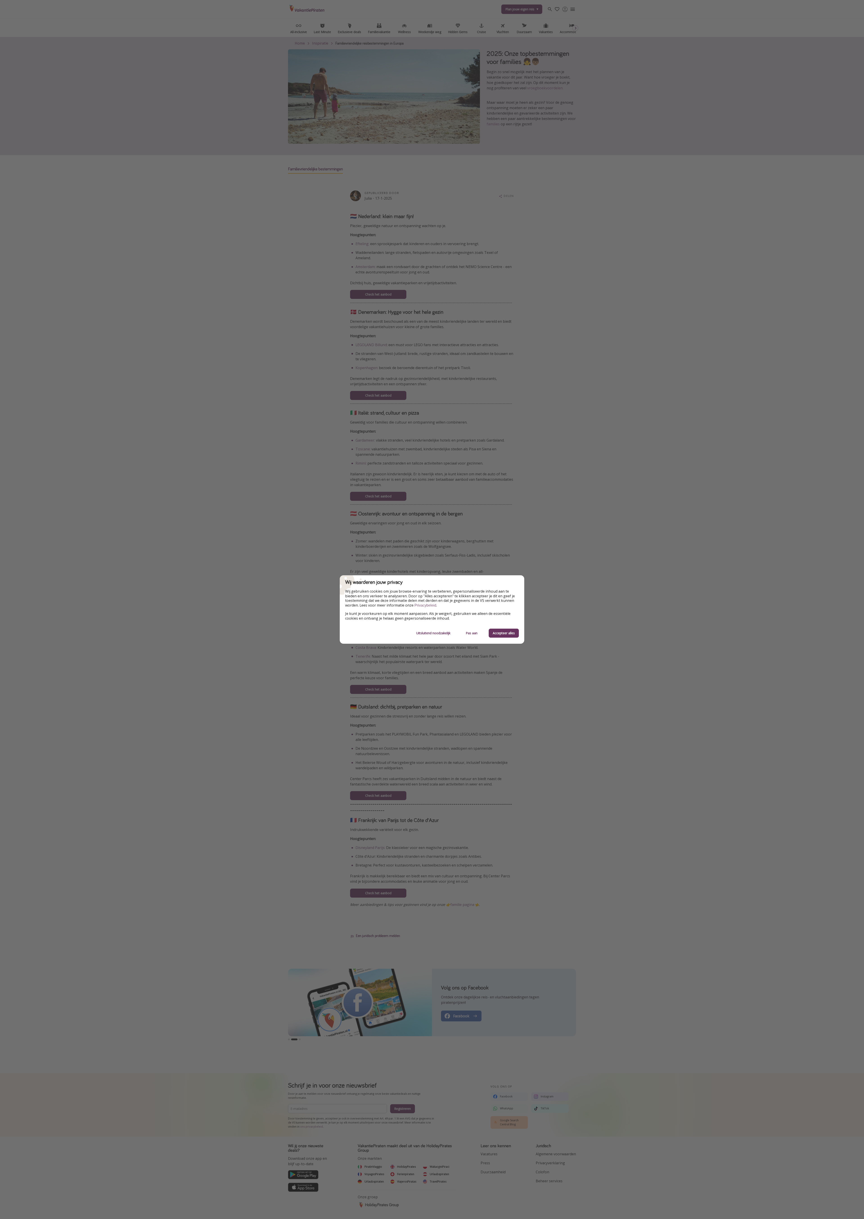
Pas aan (471, 633)
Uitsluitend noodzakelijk (433, 633)
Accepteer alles (504, 633)
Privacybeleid (425, 605)
